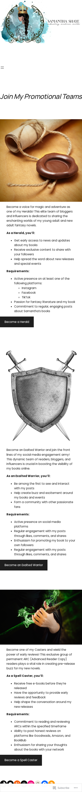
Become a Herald (17, 322)
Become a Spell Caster (21, 760)
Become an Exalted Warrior (24, 565)
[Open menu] (2, 67)
